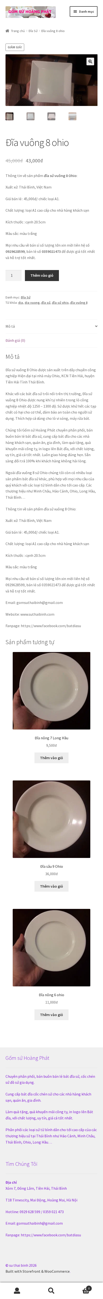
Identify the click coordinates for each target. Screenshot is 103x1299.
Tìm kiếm (51, 1291)
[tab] (52, 327)
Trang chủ (18, 31)
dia (20, 302)
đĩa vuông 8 (78, 302)
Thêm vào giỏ (41, 275)
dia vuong (32, 302)
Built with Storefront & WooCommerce (38, 1271)
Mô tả (10, 326)
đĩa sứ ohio (60, 302)
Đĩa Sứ (33, 31)
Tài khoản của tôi (17, 1291)
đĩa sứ (45, 302)
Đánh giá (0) (15, 340)
